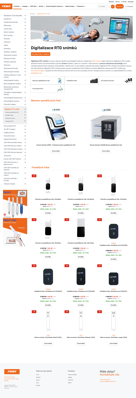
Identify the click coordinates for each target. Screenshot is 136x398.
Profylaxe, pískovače (10, 62)
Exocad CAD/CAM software (12, 159)
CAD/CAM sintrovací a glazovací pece (11, 163)
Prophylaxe (80, 6)
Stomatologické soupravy (54, 6)
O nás (37, 374)
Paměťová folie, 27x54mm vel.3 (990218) (81, 291)
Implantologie (69, 6)
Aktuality (38, 377)
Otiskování (7, 42)
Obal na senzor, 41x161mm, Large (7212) (113, 337)
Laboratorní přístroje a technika (10, 179)
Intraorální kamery (9, 136)
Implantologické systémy (11, 80)
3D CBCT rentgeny (9, 129)
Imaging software (9, 132)
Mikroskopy (7, 25)
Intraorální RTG (9, 121)
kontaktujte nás (36, 73)
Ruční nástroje (8, 35)
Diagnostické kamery (10, 139)
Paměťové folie (9, 115)
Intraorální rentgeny (10, 104)
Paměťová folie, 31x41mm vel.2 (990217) (113, 291)
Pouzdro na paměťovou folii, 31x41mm (48, 243)
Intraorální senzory (10, 118)
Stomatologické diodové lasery (13, 98)
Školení (111, 1)
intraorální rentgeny (38, 70)
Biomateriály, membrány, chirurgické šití (11, 88)
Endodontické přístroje (11, 22)
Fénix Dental (96, 61)
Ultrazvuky (7, 65)
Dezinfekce (7, 48)
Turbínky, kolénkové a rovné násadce (12, 76)
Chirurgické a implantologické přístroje (13, 93)
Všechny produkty (72, 374)
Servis (117, 1)
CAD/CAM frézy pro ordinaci (13, 146)
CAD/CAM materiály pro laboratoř (11, 169)
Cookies (6, 380)
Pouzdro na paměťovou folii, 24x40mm (81, 199)
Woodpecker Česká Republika (13, 15)
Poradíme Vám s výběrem (40, 54)
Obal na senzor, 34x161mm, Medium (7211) (81, 337)
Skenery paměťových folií (12, 112)
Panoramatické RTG (10, 126)
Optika (41, 6)
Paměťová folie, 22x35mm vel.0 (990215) (113, 245)
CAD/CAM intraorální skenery (13, 142)
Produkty (16, 6)
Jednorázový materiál (10, 55)
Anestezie (7, 38)
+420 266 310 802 (105, 379)
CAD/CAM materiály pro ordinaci (11, 174)
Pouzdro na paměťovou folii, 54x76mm (81, 243)
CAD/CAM (33, 6)
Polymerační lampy (9, 58)
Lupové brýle (8, 29)
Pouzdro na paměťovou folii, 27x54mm (113, 199)
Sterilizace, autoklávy (10, 52)
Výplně (6, 45)
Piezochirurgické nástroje (11, 71)
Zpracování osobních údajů (11, 379)
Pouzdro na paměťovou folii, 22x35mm (48, 199)
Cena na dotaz (56, 151)
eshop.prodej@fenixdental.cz (108, 381)
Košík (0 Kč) (119, 6)
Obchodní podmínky (9, 377)
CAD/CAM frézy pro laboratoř (13, 152)
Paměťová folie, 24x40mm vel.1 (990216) (48, 291)
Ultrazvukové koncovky (11, 68)
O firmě (123, 1)
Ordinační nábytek (9, 184)
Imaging (24, 6)
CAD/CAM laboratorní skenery (13, 149)
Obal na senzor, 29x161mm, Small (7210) (48, 337)
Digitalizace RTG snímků (12, 109)
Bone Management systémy (12, 83)
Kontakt (131, 1)
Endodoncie (7, 19)
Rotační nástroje (9, 32)
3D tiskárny (7, 155)
